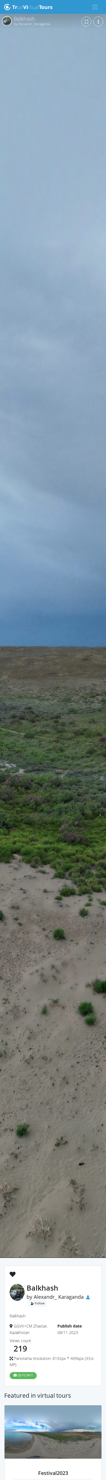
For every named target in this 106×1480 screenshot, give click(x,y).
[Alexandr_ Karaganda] (53, 1467)
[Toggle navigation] (95, 7)
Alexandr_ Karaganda (59, 1296)
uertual (32, 7)
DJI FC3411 (25, 1375)
